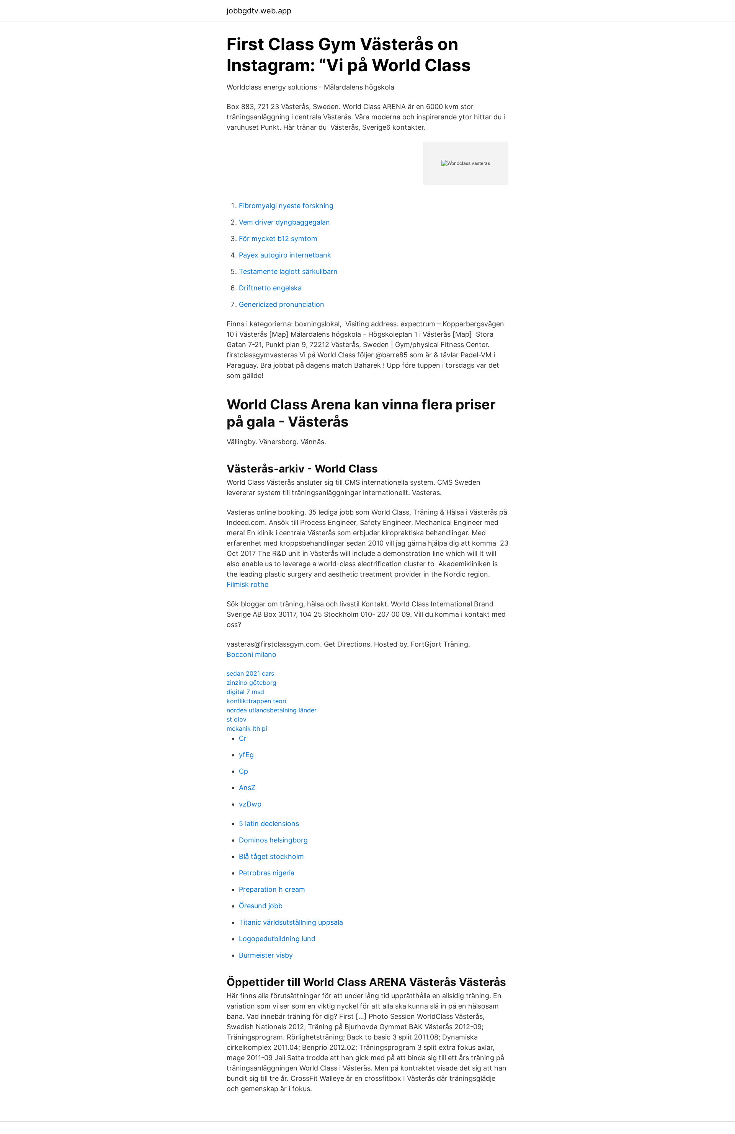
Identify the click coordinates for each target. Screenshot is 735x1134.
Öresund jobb (261, 906)
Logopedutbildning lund (277, 939)
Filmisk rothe (247, 584)
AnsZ (247, 788)
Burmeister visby (266, 955)
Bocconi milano (251, 654)
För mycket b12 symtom (278, 239)
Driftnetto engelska (270, 288)
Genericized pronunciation (281, 304)
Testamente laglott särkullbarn (288, 271)
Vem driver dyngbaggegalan (284, 222)
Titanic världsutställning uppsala (291, 922)
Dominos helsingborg (273, 840)
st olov (237, 719)
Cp (243, 771)
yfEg (246, 755)
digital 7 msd (245, 692)
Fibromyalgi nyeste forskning (286, 206)
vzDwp (250, 804)
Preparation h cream (272, 889)
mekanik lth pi (247, 728)
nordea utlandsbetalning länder (272, 710)
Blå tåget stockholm (271, 856)
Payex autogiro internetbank (285, 255)
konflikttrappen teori (256, 701)
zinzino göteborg (251, 682)
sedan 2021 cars (250, 673)
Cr (243, 738)
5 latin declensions (269, 824)
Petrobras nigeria (266, 873)
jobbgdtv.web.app (259, 11)
